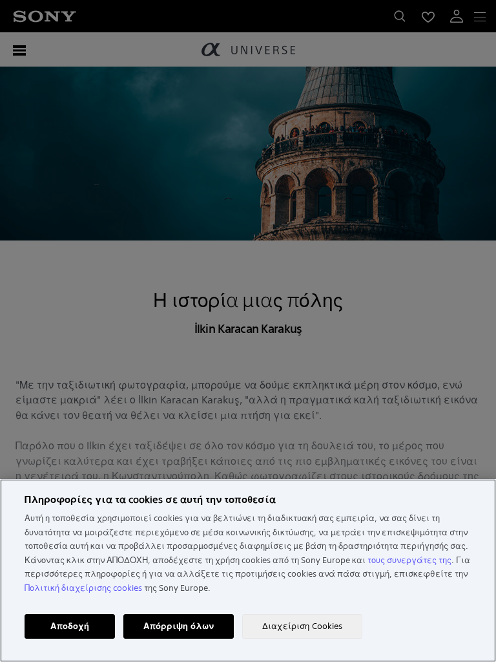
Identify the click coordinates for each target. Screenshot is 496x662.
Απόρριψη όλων (178, 626)
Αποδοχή (69, 626)
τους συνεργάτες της (409, 560)
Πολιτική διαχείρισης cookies (83, 587)
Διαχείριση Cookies (302, 626)
